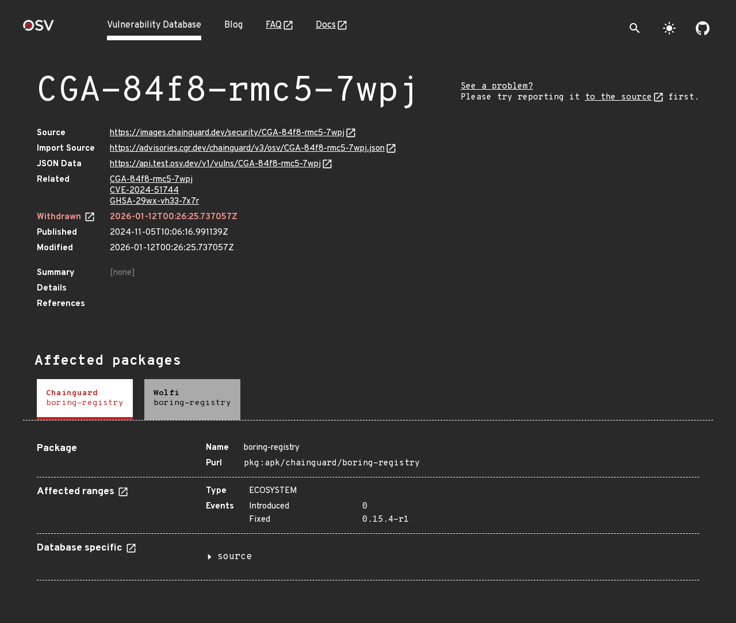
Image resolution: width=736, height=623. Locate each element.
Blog (233, 25)
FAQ (274, 25)
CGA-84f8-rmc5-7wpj (151, 179)
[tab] (85, 399)
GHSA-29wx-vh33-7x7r (154, 201)
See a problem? (497, 86)
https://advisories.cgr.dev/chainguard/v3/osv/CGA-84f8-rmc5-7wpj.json (247, 148)
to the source (618, 97)
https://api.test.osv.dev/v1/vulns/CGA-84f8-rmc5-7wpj (215, 164)
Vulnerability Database (154, 25)
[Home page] (38, 29)
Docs (326, 25)
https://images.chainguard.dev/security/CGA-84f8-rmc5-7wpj (227, 133)
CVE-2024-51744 (144, 190)
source (234, 557)
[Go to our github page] (703, 28)
